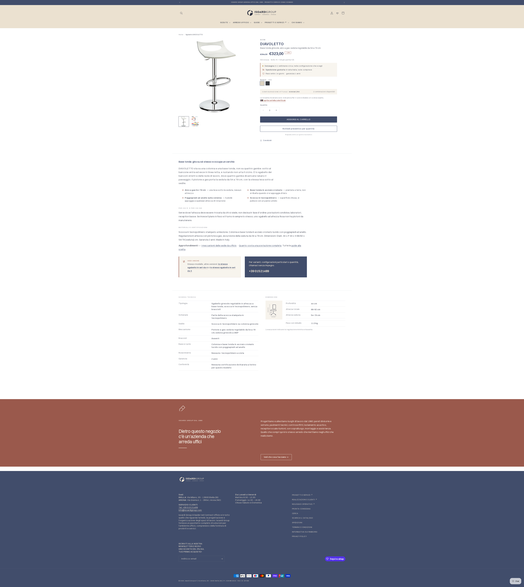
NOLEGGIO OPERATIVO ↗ (303, 504)
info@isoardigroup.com (190, 510)
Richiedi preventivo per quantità (298, 128)
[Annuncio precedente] (180, 2)
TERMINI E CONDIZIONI (302, 527)
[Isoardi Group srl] (262, 479)
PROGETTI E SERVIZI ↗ (302, 495)
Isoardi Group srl (191, 581)
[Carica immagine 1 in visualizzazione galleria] (184, 121)
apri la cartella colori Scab (275, 100)
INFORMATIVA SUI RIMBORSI (304, 532)
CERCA (295, 513)
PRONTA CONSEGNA (301, 508)
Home (181, 35)
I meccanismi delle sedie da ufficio (219, 245)
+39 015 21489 (259, 271)
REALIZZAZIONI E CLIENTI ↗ (304, 499)
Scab (263, 40)
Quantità (263, 105)
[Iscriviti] (222, 559)
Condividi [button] (267, 140)
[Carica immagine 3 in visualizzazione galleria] (195, 121)
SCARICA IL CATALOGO (302, 518)
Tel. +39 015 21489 (188, 507)
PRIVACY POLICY (299, 536)
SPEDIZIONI (297, 522)
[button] (181, 13)
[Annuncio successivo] (344, 2)
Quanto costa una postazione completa (260, 245)
